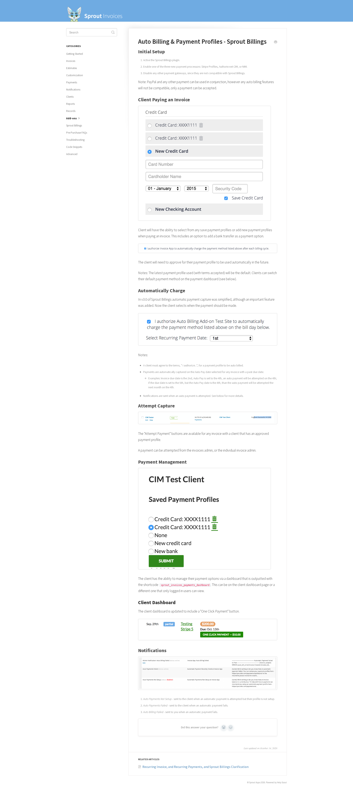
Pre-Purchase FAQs (76, 132)
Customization (74, 75)
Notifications (73, 89)
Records (70, 111)
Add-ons (71, 118)
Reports (70, 104)
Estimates (71, 68)
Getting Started (74, 54)
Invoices (70, 61)
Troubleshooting (75, 140)
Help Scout (282, 782)
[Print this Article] (275, 42)
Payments (71, 82)
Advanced (71, 154)
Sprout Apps (254, 782)
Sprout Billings (74, 125)
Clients (70, 96)
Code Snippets (74, 147)
